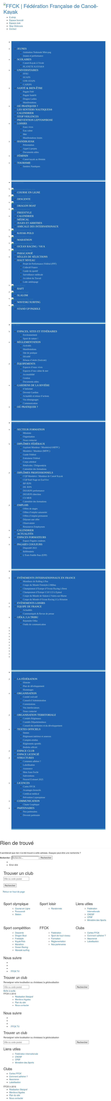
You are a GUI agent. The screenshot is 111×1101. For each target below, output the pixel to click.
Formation (56, 938)
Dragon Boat (21, 935)
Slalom (18, 914)
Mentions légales (22, 999)
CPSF (90, 917)
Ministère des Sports (96, 920)
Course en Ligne (22, 908)
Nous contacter (22, 1005)
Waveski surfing (22, 950)
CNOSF (90, 914)
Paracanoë (20, 911)
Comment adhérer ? (96, 935)
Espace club (14, 23)
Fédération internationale (93, 910)
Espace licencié (16, 20)
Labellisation (93, 941)
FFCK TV (15, 971)
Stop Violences (16, 25)
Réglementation (58, 941)
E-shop (12, 17)
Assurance (92, 938)
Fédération (56, 932)
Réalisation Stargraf (24, 996)
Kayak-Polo (20, 941)
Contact (12, 28)
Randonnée (56, 908)
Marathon (19, 944)
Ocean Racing (21, 947)
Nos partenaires (58, 944)
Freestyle (19, 938)
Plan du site (20, 1002)
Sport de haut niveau (60, 935)
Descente (19, 932)
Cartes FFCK (93, 932)
